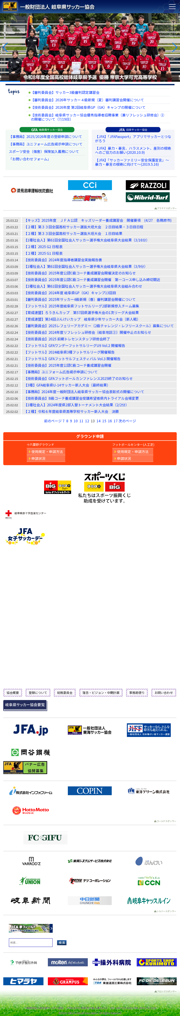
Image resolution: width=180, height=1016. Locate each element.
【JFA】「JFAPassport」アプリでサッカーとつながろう (133, 138)
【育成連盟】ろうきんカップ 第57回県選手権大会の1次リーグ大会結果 (81, 312)
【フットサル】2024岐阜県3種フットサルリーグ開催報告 (69, 352)
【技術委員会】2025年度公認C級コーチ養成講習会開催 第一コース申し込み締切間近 (92, 279)
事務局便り (137, 692)
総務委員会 (64, 692)
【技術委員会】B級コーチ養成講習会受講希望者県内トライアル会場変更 (81, 398)
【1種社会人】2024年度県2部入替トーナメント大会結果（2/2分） (76, 404)
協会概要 (13, 692)
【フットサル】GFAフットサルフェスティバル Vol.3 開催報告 (72, 358)
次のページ (127, 420)
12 (87, 420)
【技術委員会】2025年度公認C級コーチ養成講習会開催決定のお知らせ (80, 273)
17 (116, 420)
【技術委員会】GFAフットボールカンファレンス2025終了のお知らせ (78, 378)
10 (76, 420)
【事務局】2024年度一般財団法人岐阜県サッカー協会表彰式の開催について (84, 391)
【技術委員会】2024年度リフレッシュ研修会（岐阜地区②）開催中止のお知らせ (87, 332)
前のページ (53, 420)
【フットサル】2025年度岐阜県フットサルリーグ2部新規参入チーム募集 (81, 305)
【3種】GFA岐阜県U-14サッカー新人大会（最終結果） (67, 385)
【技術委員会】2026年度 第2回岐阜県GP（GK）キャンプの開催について (88, 107)
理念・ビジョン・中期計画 (101, 692)
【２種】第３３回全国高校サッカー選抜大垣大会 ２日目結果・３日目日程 (83, 226)
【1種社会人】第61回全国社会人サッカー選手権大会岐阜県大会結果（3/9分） (86, 266)
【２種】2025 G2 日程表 (43, 246)
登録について (38, 692)
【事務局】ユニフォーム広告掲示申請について (46, 144)
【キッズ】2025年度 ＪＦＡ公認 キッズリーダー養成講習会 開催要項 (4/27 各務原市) (98, 220)
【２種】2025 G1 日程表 (43, 253)
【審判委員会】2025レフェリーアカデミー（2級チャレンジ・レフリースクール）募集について (99, 325)
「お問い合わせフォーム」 (30, 158)
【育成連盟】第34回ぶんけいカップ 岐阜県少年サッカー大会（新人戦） (82, 319)
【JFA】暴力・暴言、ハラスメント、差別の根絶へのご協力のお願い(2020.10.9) (133, 150)
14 (99, 420)
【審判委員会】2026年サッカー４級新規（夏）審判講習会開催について (87, 99)
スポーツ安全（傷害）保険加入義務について (44, 151)
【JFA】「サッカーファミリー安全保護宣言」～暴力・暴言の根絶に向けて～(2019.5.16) (132, 162)
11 (81, 420)
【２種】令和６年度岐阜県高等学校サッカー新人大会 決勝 (71, 411)
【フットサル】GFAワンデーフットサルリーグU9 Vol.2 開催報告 (74, 345)
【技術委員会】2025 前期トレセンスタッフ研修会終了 (67, 338)
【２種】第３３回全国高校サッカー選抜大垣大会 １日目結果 (73, 233)
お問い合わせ (164, 692)
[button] (5, 47)
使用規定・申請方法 (47, 451)
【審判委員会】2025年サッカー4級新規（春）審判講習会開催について (80, 299)
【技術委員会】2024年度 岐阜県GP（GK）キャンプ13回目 (70, 292)
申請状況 (38, 458)
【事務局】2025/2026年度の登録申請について (45, 136)
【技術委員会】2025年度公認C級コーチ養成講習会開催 (67, 365)
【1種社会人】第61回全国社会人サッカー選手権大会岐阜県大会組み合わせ (83, 286)
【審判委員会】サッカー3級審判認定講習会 (65, 92)
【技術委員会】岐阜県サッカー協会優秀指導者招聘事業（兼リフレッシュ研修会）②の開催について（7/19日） (97, 117)
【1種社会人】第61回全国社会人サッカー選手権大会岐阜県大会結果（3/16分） (86, 240)
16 (110, 420)
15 (104, 420)
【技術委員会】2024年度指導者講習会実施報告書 (63, 259)
